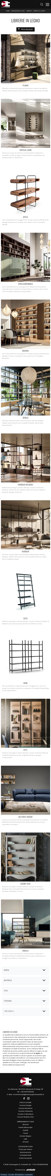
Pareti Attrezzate (25, 1127)
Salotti (25, 1130)
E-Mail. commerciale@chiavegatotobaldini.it (25, 1094)
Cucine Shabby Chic (25, 1117)
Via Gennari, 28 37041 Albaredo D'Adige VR (25, 1089)
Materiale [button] (8, 980)
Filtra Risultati (27, 29)
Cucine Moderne (25, 1108)
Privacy (4, 1175)
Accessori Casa (25, 1146)
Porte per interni (25, 1149)
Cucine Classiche (25, 1111)
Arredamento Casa (18, 11)
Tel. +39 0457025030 (25, 1092)
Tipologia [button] (8, 1001)
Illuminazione (25, 1152)
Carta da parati (25, 1158)
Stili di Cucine (25, 1102)
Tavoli (25, 1133)
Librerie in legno (39, 11)
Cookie (11, 1175)
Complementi (25, 1155)
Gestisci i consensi (25, 1175)
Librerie (29, 11)
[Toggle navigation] (47, 4)
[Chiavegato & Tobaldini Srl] (25, 1081)
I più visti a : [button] (9, 1011)
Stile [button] (6, 990)
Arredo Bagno (25, 1136)
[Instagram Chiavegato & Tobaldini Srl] (28, 1098)
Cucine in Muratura (25, 1114)
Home (8, 11)
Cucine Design (26, 1105)
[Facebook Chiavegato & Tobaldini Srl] (23, 1098)
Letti (25, 1139)
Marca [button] (6, 970)
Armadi (26, 1142)
